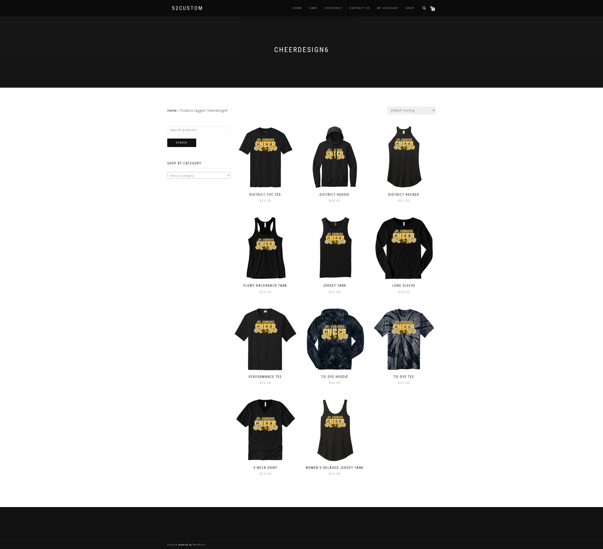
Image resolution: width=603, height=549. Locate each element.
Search (181, 142)
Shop (410, 8)
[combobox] (199, 175)
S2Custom (187, 8)
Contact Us (359, 8)
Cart (313, 8)
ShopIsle (172, 544)
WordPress (199, 544)
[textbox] (199, 175)
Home (297, 8)
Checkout (333, 8)
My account (388, 8)
